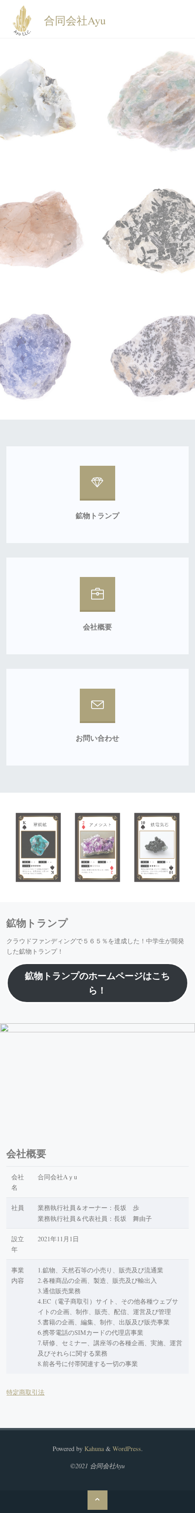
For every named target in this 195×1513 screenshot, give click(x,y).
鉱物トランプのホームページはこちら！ (97, 983)
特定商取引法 (25, 1392)
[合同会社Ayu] (21, 19)
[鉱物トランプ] (97, 486)
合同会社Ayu (75, 19)
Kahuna (93, 1448)
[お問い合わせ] (97, 709)
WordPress (126, 1448)
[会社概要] (97, 597)
